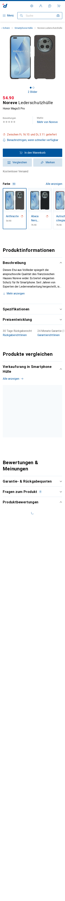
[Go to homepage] (5, 6)
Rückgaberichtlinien (15, 335)
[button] (32, 134)
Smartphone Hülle (24, 28)
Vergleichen (19, 162)
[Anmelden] (40, 5)
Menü (10, 15)
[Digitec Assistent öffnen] (50, 6)
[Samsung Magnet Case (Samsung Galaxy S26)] (39, 419)
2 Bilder (32, 92)
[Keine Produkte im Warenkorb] (59, 6)
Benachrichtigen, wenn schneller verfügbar (32, 140)
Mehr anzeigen (16, 293)
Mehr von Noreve (47, 120)
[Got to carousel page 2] (33, 88)
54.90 (8, 97)
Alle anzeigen (54, 184)
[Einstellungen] (31, 6)
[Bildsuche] (58, 15)
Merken (50, 162)
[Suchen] (21, 15)
